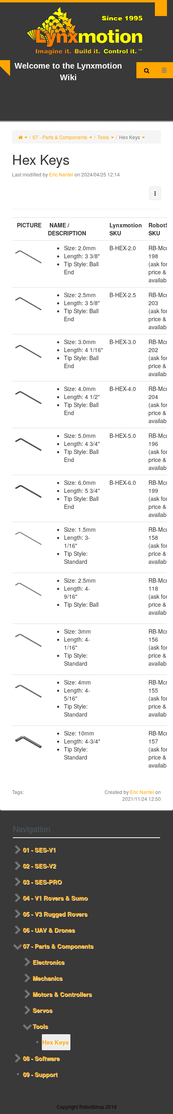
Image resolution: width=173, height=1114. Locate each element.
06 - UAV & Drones (49, 930)
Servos (42, 1010)
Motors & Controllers (62, 994)
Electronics (48, 962)
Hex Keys (129, 137)
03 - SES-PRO (42, 882)
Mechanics (47, 978)
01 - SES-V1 (39, 850)
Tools (103, 137)
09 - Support (40, 1074)
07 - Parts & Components (60, 137)
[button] (155, 193)
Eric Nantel (61, 174)
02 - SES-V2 (39, 866)
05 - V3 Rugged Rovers (55, 914)
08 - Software (41, 1058)
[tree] (86, 962)
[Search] (146, 70)
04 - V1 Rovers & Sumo (55, 898)
